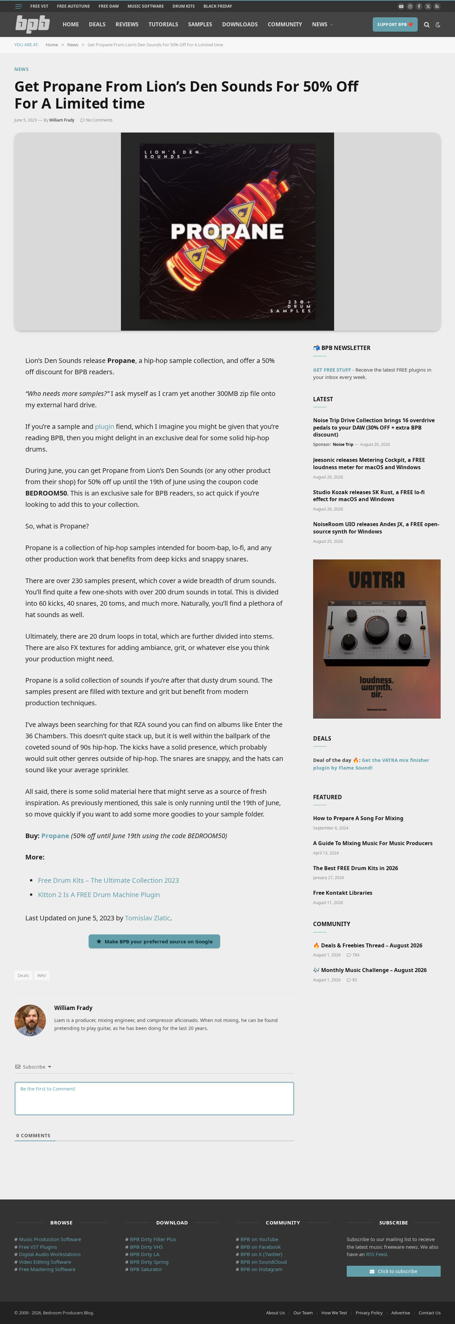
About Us (275, 1313)
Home (71, 24)
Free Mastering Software (47, 1269)
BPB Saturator (146, 1269)
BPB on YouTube (259, 1239)
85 (354, 980)
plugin (104, 426)
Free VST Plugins (38, 1246)
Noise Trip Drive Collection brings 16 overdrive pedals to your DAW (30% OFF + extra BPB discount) (374, 428)
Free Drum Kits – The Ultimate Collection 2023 (108, 880)
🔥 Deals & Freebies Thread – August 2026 (367, 945)
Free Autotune (73, 6)
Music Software (146, 6)
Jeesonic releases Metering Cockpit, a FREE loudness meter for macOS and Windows (369, 464)
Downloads (240, 24)
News (319, 24)
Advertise (400, 1313)
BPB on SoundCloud (263, 1261)
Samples (200, 24)
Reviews (127, 24)
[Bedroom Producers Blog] (32, 24)
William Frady (61, 120)
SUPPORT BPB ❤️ (395, 24)
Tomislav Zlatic (147, 917)
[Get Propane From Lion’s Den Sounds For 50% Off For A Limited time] (227, 232)
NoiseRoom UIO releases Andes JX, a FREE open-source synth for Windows (376, 528)
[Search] (427, 24)
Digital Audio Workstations (50, 1254)
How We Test (334, 1313)
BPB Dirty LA (145, 1254)
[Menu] (18, 6)
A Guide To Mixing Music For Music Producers (373, 843)
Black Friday (218, 6)
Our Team (303, 1313)
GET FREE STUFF (332, 369)
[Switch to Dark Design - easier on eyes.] (437, 24)
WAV (41, 975)
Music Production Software (50, 1239)
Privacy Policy (369, 1313)
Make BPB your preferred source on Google (159, 941)
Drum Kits (184, 6)
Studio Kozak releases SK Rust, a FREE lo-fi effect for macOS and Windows (369, 496)
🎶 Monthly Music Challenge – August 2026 (370, 970)
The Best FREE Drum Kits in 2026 (355, 868)
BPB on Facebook (260, 1246)
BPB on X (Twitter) (261, 1254)
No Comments (99, 120)
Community (285, 24)
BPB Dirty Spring (149, 1261)
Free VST (39, 6)
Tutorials (163, 24)
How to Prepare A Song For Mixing (358, 818)
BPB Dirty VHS (146, 1246)
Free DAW (109, 6)
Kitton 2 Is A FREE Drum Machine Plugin (99, 894)
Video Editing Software (45, 1261)
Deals (97, 24)
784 (355, 955)
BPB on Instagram (261, 1269)
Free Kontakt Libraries (342, 892)
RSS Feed (376, 1254)
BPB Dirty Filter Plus (153, 1239)
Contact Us (430, 1313)
